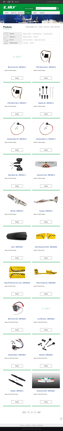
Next (39, 412)
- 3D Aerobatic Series (37, 33)
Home (6, 13)
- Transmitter (25, 43)
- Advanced (35, 36)
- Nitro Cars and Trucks (28, 40)
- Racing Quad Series (47, 33)
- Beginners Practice (27, 36)
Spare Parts (46, 26)
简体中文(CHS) (56, 1)
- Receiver (31, 43)
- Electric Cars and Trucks (39, 40)
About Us (13, 13)
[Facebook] (4, 2)
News (35, 13)
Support (42, 13)
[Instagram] (12, 2)
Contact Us (21, 13)
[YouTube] (8, 2)
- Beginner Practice (27, 33)
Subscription (49, 1)
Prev (24, 412)
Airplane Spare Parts (55, 26)
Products (28, 13)
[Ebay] (16, 2)
